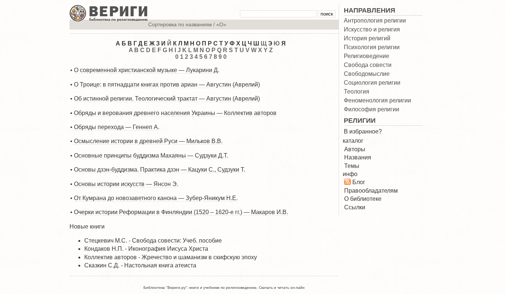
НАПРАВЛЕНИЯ (369, 10)
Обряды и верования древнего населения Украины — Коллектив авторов (175, 113)
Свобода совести (368, 65)
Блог (358, 182)
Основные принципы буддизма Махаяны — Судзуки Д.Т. (151, 155)
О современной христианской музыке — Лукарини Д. (146, 70)
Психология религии (372, 47)
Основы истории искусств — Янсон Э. (126, 184)
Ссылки (354, 207)
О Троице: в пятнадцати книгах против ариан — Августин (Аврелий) (167, 84)
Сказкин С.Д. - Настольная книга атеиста (140, 265)
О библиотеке (363, 199)
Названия (357, 157)
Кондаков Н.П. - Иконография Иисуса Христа (146, 249)
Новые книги (87, 226)
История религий (367, 38)
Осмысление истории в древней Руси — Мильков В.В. (148, 141)
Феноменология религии (377, 100)
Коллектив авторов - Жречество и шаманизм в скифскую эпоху (170, 257)
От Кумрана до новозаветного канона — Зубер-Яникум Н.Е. (156, 198)
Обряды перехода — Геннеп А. (116, 127)
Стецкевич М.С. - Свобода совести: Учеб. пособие (153, 240)
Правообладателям (371, 190)
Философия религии (371, 109)
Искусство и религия (372, 29)
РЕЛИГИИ (360, 120)
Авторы (354, 149)
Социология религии (372, 82)
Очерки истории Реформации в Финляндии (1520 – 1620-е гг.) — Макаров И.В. (181, 212)
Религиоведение (366, 56)
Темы (351, 166)
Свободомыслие (367, 74)
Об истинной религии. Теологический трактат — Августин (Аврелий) (167, 98)
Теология (356, 91)
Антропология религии (375, 20)
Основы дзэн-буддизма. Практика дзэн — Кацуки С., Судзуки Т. (159, 169)
